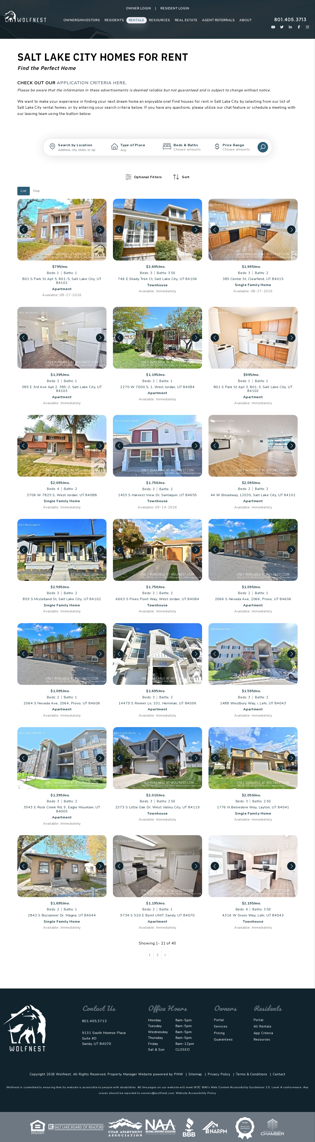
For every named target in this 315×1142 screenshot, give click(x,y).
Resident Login (174, 8)
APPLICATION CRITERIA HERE (91, 83)
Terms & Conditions (251, 1074)
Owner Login (138, 8)
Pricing (219, 1033)
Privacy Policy (219, 1074)
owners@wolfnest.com (157, 1093)
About (245, 20)
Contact (279, 1074)
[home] (24, 16)
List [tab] (24, 191)
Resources (159, 20)
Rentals (136, 20)
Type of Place (132, 145)
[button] (273, 27)
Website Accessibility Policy (196, 1093)
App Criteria (263, 1033)
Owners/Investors (81, 20)
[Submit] (263, 147)
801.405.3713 (290, 19)
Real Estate (186, 20)
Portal (219, 1020)
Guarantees (223, 1039)
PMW (178, 1074)
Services (221, 1026)
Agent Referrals (218, 20)
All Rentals (263, 1026)
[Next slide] (100, 230)
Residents (114, 20)
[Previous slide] (24, 230)
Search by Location (75, 145)
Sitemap (195, 1074)
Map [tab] (36, 191)
